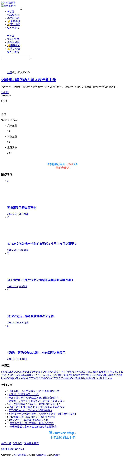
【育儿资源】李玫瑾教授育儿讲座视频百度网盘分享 (37, 407)
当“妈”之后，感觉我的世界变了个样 (29, 420)
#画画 (65, 375)
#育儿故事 (108, 375)
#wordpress (48, 375)
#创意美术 (91, 375)
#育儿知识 (17, 372)
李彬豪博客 (20, 454)
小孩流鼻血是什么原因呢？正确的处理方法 (32, 417)
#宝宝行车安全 (53, 378)
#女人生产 (37, 375)
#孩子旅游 (20, 378)
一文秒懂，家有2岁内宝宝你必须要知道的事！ (34, 397)
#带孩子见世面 (42, 372)
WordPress (41, 454)
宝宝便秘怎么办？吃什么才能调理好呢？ (30, 410)
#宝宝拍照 (9, 378)
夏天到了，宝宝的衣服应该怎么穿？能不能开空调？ (37, 401)
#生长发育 (109, 372)
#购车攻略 (26, 375)
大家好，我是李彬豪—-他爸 (24, 394)
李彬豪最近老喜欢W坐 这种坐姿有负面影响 (33, 426)
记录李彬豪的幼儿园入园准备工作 (28, 80)
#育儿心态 (87, 372)
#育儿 (71, 375)
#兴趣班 (58, 375)
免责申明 (17, 443)
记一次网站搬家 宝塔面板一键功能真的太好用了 (34, 404)
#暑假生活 (82, 378)
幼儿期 (5, 92)
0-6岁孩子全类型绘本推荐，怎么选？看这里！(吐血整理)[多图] (42, 413)
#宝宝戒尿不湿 (69, 378)
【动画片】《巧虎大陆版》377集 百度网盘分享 (34, 391)
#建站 (99, 375)
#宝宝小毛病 (75, 372)
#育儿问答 (15, 375)
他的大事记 (62, 167)
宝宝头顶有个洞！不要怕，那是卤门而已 (32, 423)
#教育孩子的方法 (59, 372)
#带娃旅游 (28, 372)
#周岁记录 (93, 378)
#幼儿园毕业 (105, 378)
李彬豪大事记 (31, 443)
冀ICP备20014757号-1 (12, 449)
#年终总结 (80, 375)
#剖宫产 (30, 378)
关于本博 (6, 443)
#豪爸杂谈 (98, 372)
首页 (9, 72)
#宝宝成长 (6, 372)
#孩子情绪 (39, 378)
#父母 (7, 375)
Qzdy (57, 454)
